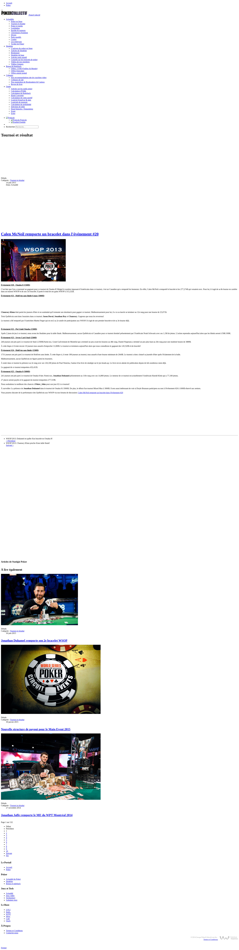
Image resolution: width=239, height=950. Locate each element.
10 (7, 851)
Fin (7, 856)
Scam (13, 111)
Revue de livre (16, 84)
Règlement (15, 53)
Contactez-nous (12, 933)
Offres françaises (17, 71)
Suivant (9, 853)
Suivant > (10, 445)
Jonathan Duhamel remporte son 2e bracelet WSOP (34, 640)
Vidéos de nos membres (20, 62)
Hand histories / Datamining (22, 109)
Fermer (4, 948)
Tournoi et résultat (18, 24)
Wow (8, 916)
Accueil (9, 3)
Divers (13, 35)
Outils (8, 86)
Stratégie (9, 46)
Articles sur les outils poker (21, 89)
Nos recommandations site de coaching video (28, 77)
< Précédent (10, 441)
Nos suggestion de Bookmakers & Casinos (28, 82)
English (22, 122)
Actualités (10, 19)
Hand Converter (17, 95)
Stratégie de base (17, 55)
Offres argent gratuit (19, 73)
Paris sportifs (16, 37)
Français (23, 120)
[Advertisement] (75, 157)
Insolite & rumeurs (18, 30)
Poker (8, 5)
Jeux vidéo (10, 896)
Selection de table (18, 107)
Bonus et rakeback (13, 884)
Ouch (8, 921)
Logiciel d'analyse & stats (21, 100)
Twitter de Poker (17, 44)
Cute (8, 919)
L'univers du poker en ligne (21, 48)
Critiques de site (17, 80)
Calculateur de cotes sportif (21, 98)
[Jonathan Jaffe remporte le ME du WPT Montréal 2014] (51, 799)
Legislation (15, 28)
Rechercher (10, 127)
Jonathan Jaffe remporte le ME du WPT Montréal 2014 (36, 815)
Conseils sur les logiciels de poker (24, 60)
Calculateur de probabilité (21, 104)
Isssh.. (8, 912)
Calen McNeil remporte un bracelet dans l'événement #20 (50, 234)
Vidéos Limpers (17, 64)
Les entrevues (16, 42)
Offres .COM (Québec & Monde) (24, 69)
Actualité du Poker (13, 879)
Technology (10, 898)
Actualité (9, 893)
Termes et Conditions (14, 931)
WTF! (8, 914)
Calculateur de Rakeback (21, 93)
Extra (13, 113)
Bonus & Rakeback (13, 66)
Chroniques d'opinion (19, 33)
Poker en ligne (16, 21)
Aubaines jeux (11, 900)
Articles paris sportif (19, 57)
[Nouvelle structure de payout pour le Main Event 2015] (51, 713)
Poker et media (17, 26)
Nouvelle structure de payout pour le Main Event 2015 (35, 729)
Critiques (9, 75)
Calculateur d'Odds (18, 91)
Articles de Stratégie (19, 51)
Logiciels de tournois (19, 102)
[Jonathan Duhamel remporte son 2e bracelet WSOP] (39, 624)
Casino (13, 39)
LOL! (8, 910)
